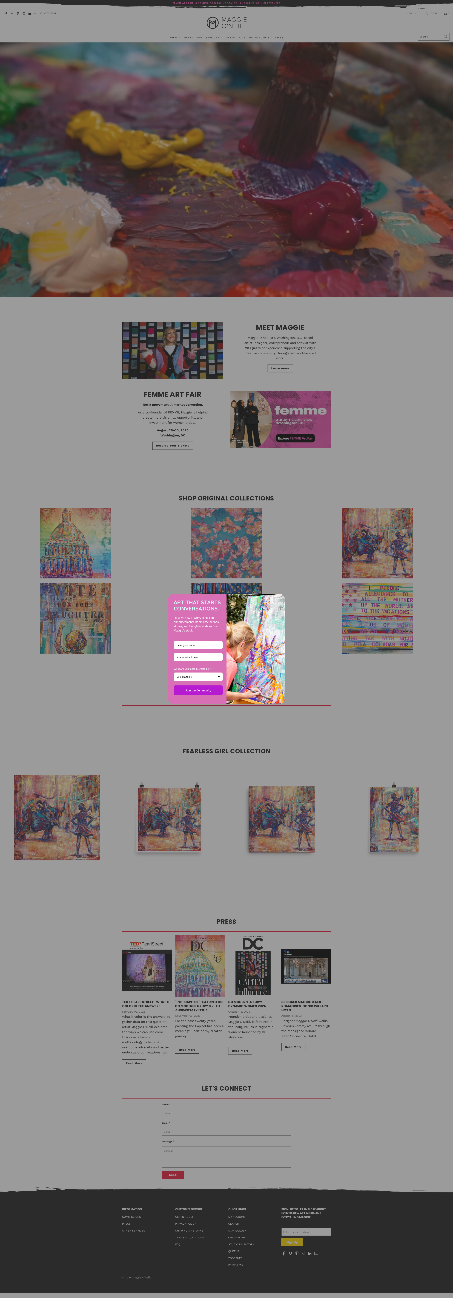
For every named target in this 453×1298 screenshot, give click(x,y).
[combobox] (198, 677)
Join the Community (198, 690)
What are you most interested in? (192, 668)
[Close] (280, 598)
